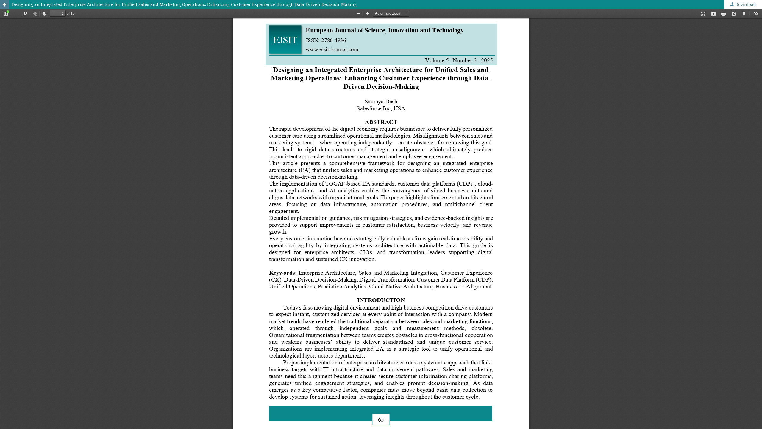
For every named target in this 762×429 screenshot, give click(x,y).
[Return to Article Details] (4, 4)
